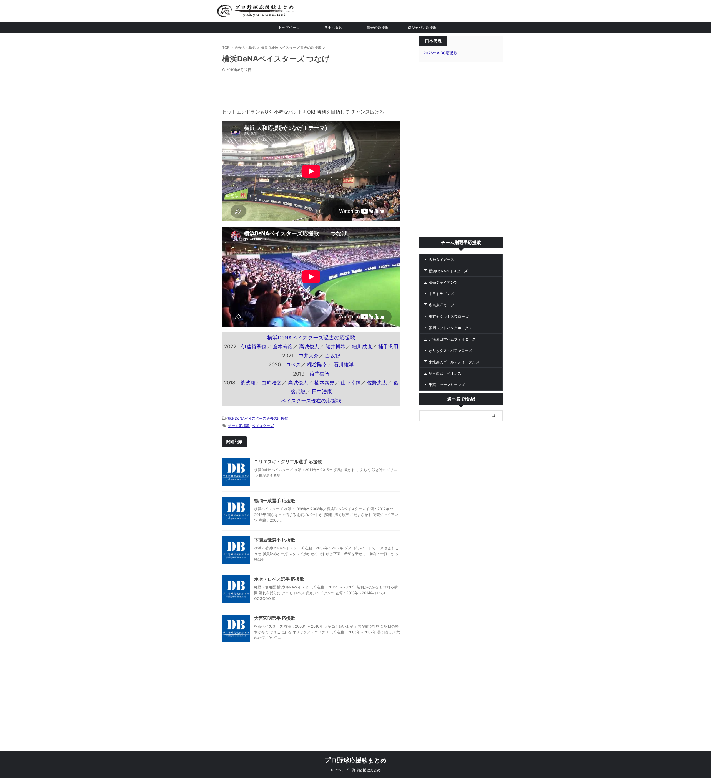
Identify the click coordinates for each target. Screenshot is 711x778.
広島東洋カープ (441, 305)
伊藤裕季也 (253, 346)
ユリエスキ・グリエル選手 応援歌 (288, 461)
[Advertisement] (311, 89)
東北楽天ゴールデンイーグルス (454, 362)
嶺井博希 (336, 346)
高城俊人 (309, 346)
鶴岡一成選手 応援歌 (274, 500)
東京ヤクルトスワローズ (449, 316)
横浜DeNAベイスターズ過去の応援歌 (311, 337)
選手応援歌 (333, 27)
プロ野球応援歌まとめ (355, 760)
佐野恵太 (377, 383)
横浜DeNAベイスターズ (448, 271)
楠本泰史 (324, 383)
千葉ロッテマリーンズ (447, 384)
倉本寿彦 (283, 346)
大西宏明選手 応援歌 (274, 618)
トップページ (289, 27)
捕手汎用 (388, 346)
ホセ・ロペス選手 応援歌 (279, 579)
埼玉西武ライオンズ (445, 373)
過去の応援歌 (378, 27)
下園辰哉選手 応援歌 (274, 540)
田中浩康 (322, 391)
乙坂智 (332, 356)
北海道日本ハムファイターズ (452, 339)
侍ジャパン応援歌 (422, 27)
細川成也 (362, 346)
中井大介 (309, 356)
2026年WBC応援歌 (440, 53)
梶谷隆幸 (317, 364)
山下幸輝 (351, 383)
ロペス (293, 364)
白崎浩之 (272, 383)
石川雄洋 (344, 364)
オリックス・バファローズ (450, 350)
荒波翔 (247, 383)
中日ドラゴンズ (441, 293)
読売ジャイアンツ (443, 282)
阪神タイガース (441, 259)
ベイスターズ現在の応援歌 (311, 401)
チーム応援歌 (239, 426)
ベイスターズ (263, 426)
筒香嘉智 (319, 374)
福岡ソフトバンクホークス (450, 328)
